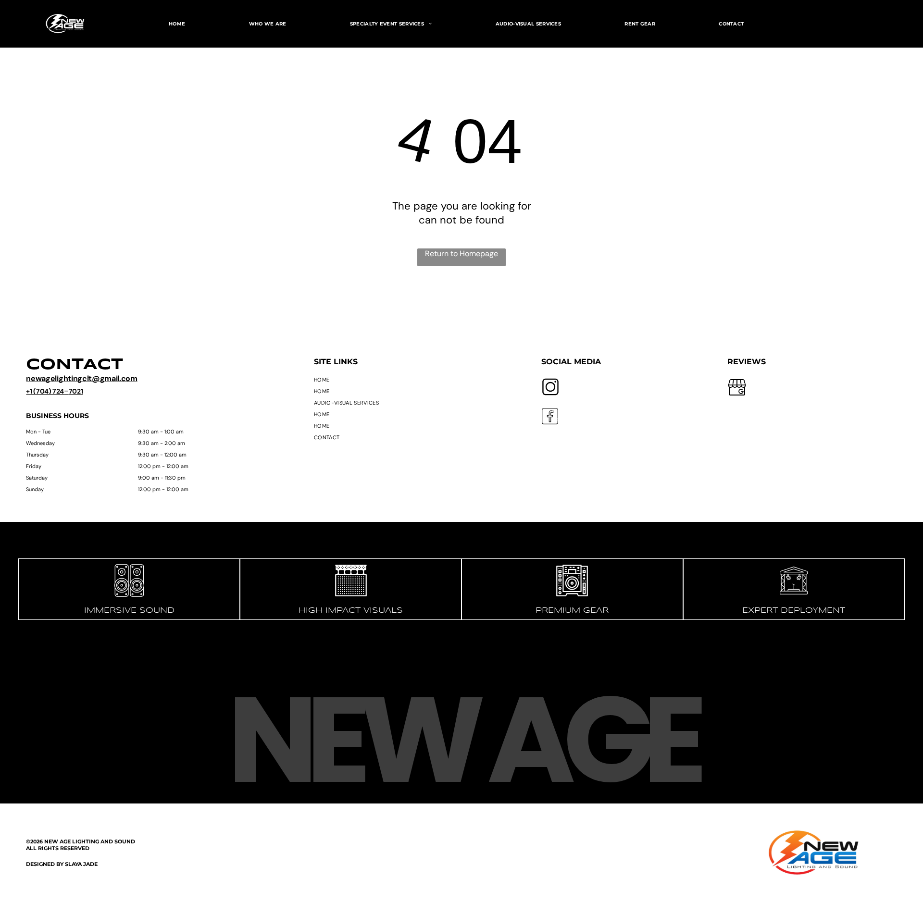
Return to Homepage (461, 253)
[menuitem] (177, 24)
